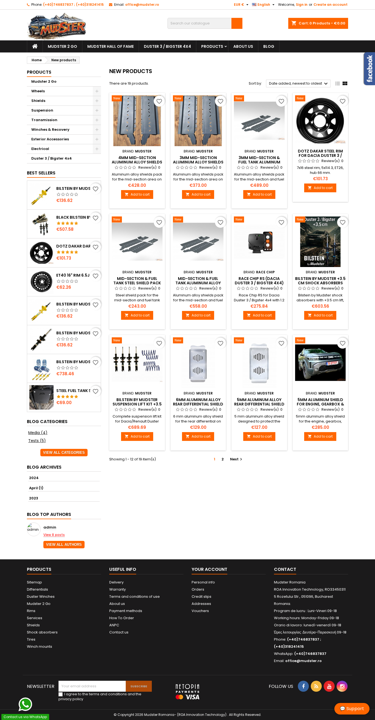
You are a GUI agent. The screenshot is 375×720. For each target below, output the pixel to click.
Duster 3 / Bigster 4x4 (167, 46)
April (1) (36, 488)
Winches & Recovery (50, 129)
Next (237, 459)
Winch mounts (39, 646)
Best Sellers (41, 173)
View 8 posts (54, 535)
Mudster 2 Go (62, 46)
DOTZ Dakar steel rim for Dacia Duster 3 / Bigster (320, 155)
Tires (31, 639)
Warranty (117, 589)
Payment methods (125, 610)
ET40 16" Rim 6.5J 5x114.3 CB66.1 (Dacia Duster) (77, 275)
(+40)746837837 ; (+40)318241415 (73, 4)
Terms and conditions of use (134, 596)
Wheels (38, 91)
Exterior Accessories (50, 139)
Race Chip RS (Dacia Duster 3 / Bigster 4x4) (259, 281)
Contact (285, 569)
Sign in (301, 4)
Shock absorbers (42, 632)
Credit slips (201, 596)
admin (49, 527)
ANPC (114, 625)
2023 (33, 498)
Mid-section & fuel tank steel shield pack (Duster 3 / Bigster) (137, 283)
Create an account (331, 4)
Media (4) (37, 432)
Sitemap (34, 582)
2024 (34, 477)
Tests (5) (37, 440)
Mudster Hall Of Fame (110, 46)
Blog (268, 46)
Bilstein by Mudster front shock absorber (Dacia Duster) (77, 304)
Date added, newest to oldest (299, 83)
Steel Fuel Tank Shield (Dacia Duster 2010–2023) (77, 390)
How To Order (121, 618)
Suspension (42, 110)
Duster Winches (41, 596)
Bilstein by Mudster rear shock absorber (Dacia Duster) (77, 188)
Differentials (37, 589)
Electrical (40, 148)
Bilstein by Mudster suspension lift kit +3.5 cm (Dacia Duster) (137, 404)
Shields (38, 100)
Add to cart (137, 194)
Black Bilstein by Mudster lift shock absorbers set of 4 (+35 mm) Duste (77, 217)
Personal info (203, 582)
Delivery (116, 582)
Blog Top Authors (49, 514)
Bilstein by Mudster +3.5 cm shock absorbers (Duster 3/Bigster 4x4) (320, 283)
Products (212, 46)
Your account (209, 569)
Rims (31, 610)
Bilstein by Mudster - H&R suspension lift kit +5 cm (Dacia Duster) (77, 362)
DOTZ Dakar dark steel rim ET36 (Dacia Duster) (77, 246)
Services (34, 618)
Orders (198, 589)
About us (243, 46)
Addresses (201, 603)
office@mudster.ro (142, 4)
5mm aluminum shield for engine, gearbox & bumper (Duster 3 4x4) (320, 404)
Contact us (118, 632)
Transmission (44, 120)
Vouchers (200, 610)
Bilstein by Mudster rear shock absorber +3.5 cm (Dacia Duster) (77, 333)
